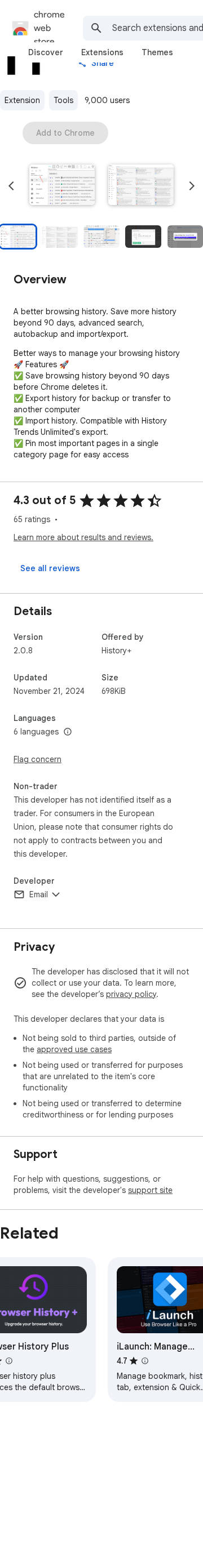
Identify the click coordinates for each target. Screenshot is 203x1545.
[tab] (45, 52)
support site (150, 1190)
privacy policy (131, 994)
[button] (62, 186)
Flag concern (37, 759)
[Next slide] (191, 186)
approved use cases (74, 1049)
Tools (63, 100)
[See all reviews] (50, 568)
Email (38, 894)
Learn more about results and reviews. (83, 537)
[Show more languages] (67, 732)
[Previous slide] (11, 186)
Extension (22, 100)
